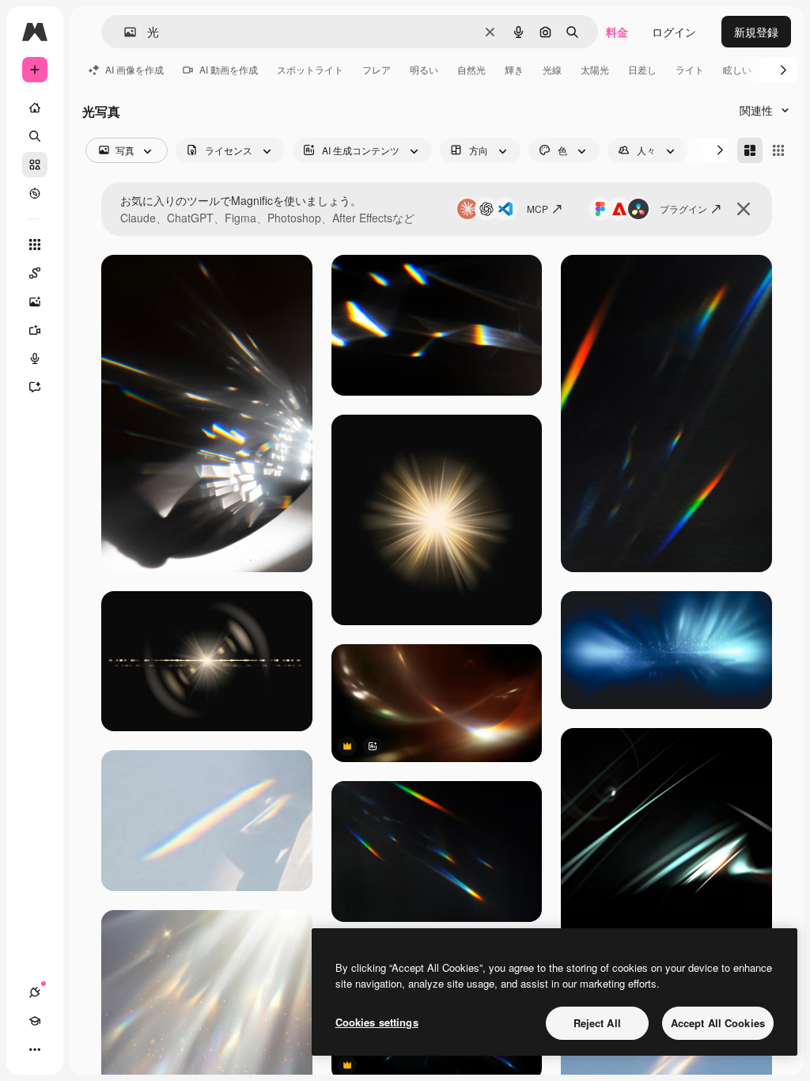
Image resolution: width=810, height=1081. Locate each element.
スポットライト (310, 69)
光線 (552, 69)
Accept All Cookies (718, 1022)
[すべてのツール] (34, 244)
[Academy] (34, 1021)
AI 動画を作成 (228, 69)
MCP (537, 208)
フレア (376, 69)
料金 (617, 32)
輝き (514, 69)
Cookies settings (376, 1022)
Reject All (597, 1022)
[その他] (34, 1049)
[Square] (778, 150)
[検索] (34, 136)
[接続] (34, 992)
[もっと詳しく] (34, 193)
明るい (424, 69)
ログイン (674, 32)
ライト (690, 69)
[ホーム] (34, 107)
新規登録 (756, 32)
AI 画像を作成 (134, 69)
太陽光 (595, 69)
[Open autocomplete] (124, 32)
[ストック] (34, 164)
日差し (642, 69)
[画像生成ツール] (34, 301)
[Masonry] (750, 150)
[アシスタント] (34, 387)
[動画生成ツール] (34, 330)
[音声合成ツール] (34, 358)
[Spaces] (34, 273)
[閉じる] (743, 208)
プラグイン (683, 208)
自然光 (471, 69)
